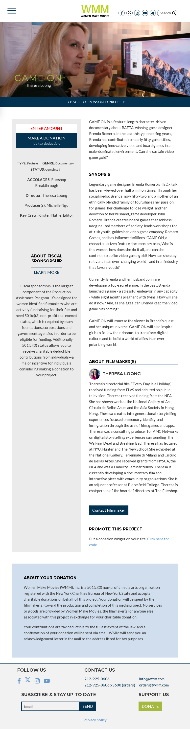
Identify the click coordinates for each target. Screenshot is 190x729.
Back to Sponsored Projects (97, 102)
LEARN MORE (46, 272)
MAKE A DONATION (46, 140)
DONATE (150, 706)
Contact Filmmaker (108, 510)
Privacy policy (95, 720)
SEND (88, 706)
